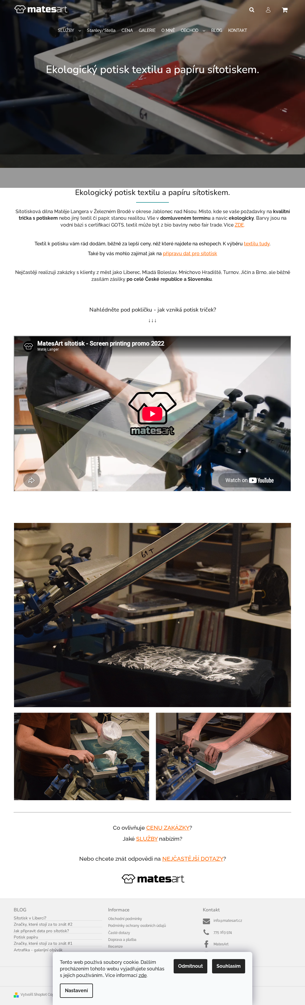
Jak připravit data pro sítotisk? (41, 931)
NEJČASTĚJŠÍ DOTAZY (192, 858)
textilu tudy (257, 244)
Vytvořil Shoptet (34, 994)
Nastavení (76, 990)
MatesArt (221, 944)
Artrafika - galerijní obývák (38, 950)
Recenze (115, 946)
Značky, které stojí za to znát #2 (43, 924)
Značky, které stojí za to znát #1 (43, 943)
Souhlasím (229, 966)
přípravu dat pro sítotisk (190, 253)
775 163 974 (223, 932)
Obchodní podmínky (125, 919)
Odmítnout (190, 966)
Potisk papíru (26, 937)
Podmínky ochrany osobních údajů (137, 926)
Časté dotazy (119, 933)
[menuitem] (69, 30)
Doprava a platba (122, 940)
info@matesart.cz (228, 921)
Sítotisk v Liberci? (30, 918)
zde (143, 975)
